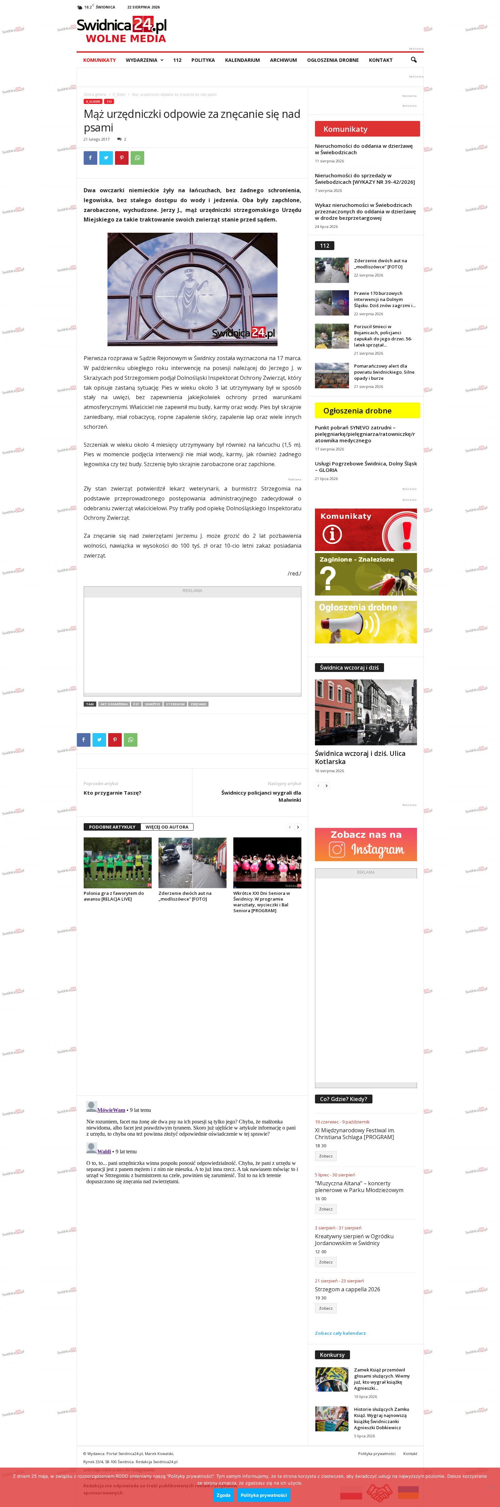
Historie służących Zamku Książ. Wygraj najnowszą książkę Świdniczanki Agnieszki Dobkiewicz (381, 1418)
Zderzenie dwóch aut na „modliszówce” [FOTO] (185, 896)
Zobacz (326, 1155)
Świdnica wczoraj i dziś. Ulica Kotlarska (360, 757)
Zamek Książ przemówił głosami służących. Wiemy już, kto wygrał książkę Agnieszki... (382, 1379)
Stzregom (175, 704)
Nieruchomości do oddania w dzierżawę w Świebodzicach (364, 149)
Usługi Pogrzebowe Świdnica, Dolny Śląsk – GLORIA (366, 466)
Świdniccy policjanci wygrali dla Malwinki (261, 796)
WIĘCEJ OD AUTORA (167, 827)
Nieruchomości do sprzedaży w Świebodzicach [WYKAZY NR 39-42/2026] (365, 178)
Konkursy (332, 1355)
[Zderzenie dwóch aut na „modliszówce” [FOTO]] (193, 862)
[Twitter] (106, 158)
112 (177, 60)
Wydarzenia (141, 60)
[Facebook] (90, 158)
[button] (413, 60)
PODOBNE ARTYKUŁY (112, 827)
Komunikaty (99, 60)
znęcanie (198, 704)
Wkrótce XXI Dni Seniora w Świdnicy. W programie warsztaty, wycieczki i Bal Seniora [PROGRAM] (261, 902)
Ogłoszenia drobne (333, 60)
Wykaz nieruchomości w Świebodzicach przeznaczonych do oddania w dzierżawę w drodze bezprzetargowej (365, 211)
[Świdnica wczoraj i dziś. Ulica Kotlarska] (366, 712)
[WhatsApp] (137, 158)
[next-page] (298, 827)
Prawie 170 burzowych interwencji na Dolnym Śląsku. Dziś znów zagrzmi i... (385, 299)
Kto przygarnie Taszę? (112, 792)
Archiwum (283, 60)
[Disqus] (192, 1004)
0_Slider (119, 94)
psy (136, 704)
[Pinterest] (122, 158)
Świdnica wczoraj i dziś (349, 667)
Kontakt (381, 60)
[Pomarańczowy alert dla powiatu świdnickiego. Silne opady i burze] (332, 375)
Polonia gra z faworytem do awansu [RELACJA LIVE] (114, 896)
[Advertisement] (192, 645)
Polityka (203, 60)
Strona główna (95, 94)
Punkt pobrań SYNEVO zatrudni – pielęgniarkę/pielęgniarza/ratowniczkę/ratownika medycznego (365, 434)
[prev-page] (289, 827)
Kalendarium (242, 60)
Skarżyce (152, 704)
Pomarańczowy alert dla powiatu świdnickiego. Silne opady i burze (384, 372)
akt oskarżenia (114, 704)
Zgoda (224, 1495)
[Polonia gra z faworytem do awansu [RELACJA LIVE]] (118, 862)
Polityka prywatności (377, 1453)
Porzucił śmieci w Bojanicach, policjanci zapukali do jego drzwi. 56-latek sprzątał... (383, 335)
